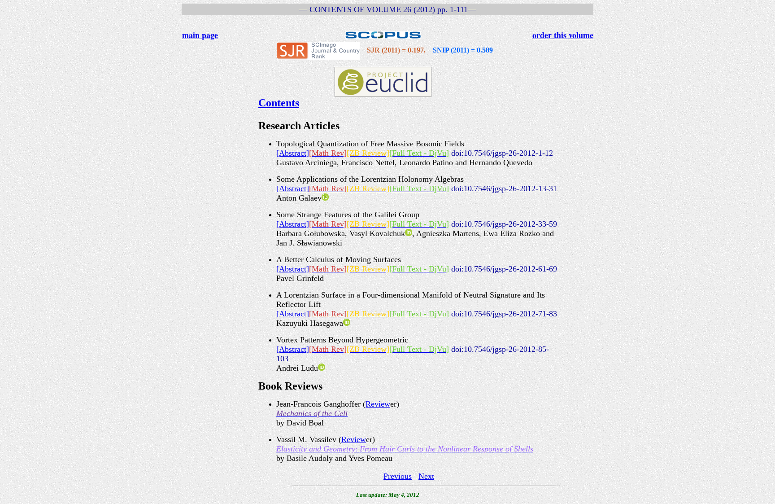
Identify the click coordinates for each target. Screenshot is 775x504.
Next (426, 476)
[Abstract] (292, 153)
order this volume (562, 35)
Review (378, 403)
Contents (278, 103)
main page (200, 35)
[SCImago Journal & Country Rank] (318, 50)
